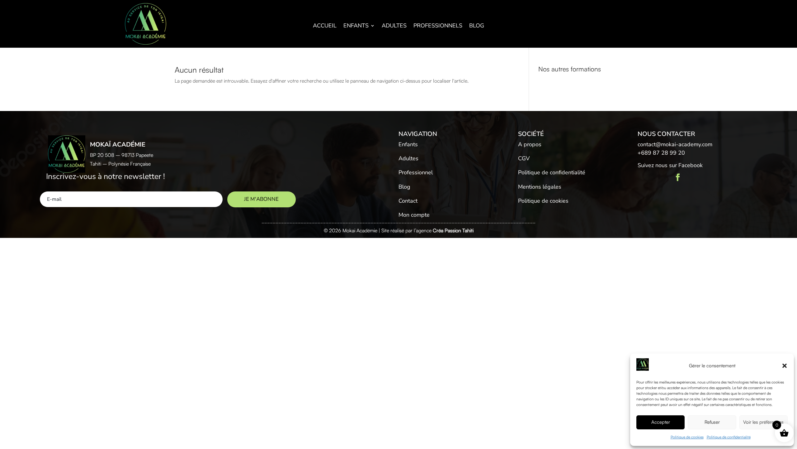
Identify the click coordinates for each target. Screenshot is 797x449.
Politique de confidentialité (729, 437)
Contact (407, 201)
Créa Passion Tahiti (453, 230)
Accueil (325, 26)
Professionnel (415, 172)
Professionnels (437, 26)
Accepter (660, 422)
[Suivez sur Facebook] (677, 177)
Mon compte (414, 215)
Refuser (712, 422)
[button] (784, 366)
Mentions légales (539, 187)
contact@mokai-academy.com (675, 144)
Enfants (356, 26)
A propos (529, 144)
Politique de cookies (687, 437)
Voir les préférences (763, 422)
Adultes (394, 26)
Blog (476, 26)
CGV (524, 158)
